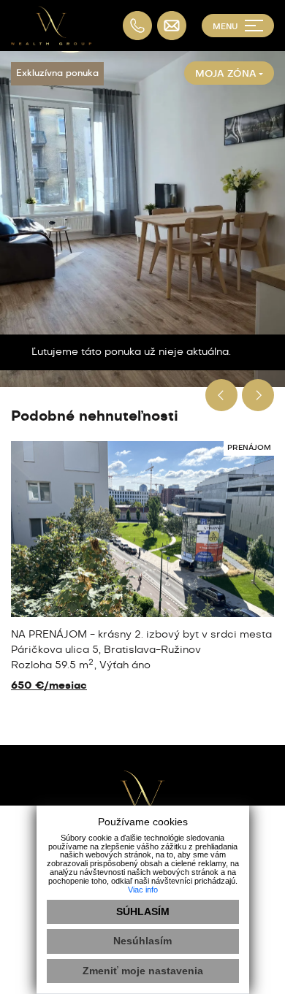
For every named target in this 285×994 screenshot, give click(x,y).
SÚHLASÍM (143, 911)
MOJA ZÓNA (225, 74)
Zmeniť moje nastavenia (143, 970)
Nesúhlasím (142, 941)
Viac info (143, 889)
